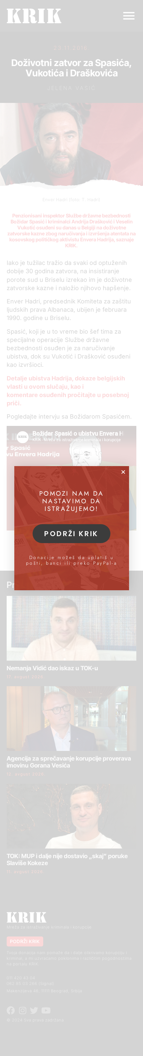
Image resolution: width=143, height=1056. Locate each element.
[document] (71, 528)
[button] (123, 471)
